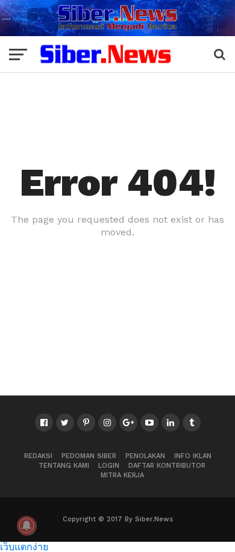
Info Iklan (193, 456)
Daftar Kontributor (166, 466)
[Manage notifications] (26, 525)
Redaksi (38, 456)
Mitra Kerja (122, 475)
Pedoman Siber (88, 456)
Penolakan (145, 456)
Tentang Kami (64, 466)
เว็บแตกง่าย (24, 546)
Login (108, 466)
